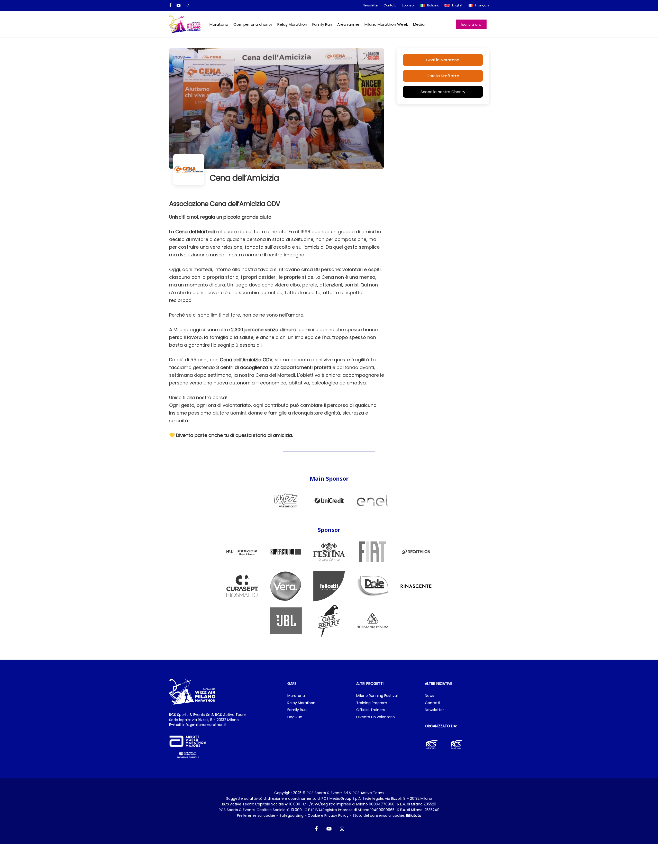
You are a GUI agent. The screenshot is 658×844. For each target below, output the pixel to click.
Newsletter (434, 709)
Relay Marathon (301, 703)
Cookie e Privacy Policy (328, 815)
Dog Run (294, 717)
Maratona (296, 695)
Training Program (371, 703)
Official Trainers (370, 709)
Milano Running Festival (377, 695)
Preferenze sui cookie (256, 815)
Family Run (297, 709)
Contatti (432, 703)
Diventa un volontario (375, 717)
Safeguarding (291, 815)
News (429, 695)
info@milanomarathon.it (204, 724)
